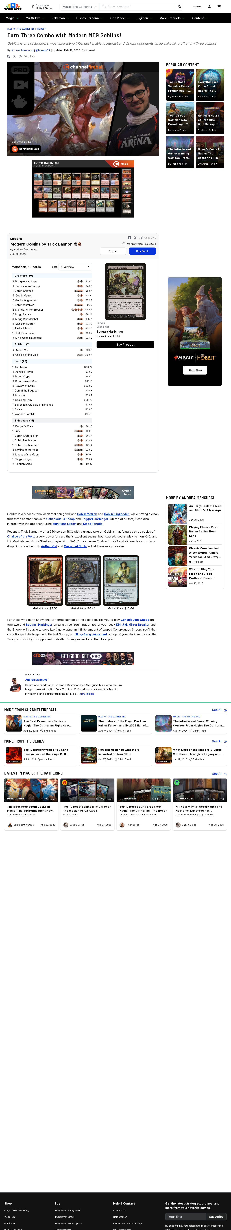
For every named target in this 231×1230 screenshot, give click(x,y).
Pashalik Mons (23, 328)
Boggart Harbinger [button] (95, 519)
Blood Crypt (22, 376)
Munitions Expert (25, 323)
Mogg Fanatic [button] (93, 524)
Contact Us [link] (119, 1210)
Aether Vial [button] (49, 546)
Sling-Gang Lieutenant (28, 337)
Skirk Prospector (25, 333)
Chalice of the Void (26, 354)
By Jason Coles (207, 96)
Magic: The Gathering (21, 29)
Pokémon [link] (9, 1223)
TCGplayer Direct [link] (64, 1216)
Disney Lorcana (87, 18)
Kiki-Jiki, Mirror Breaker (29, 309)
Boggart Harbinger (26, 281)
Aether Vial (22, 350)
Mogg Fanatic (23, 314)
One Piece (117, 18)
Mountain (20, 395)
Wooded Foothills (25, 414)
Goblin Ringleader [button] (116, 514)
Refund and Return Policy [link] (127, 1223)
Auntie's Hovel (24, 371)
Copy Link (29, 56)
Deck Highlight (29, 149)
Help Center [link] (120, 1216)
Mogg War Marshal (26, 319)
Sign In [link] (197, 6)
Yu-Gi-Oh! (33, 18)
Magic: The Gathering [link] (16, 1210)
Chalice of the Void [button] (20, 536)
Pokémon (58, 18)
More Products (170, 18)
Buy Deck (142, 251)
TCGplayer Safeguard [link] (67, 1210)
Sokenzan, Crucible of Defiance (34, 404)
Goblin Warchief (24, 304)
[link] (13, 6)
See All (217, 710)
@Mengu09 (43, 50)
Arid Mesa (21, 367)
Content (198, 18)
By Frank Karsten (177, 164)
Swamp (19, 409)
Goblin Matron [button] (87, 514)
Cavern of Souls (25, 385)
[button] (179, 6)
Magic (10, 18)
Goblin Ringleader (26, 300)
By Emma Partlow (178, 96)
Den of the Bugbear (26, 390)
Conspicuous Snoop (28, 286)
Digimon (142, 18)
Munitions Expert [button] (64, 524)
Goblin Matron (24, 295)
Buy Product (125, 344)
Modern (41, 29)
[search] (137, 6)
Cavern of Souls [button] (75, 546)
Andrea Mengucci (22, 50)
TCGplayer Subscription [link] (68, 1223)
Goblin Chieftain (24, 290)
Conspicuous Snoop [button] (60, 519)
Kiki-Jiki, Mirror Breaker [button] (133, 624)
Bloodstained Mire (26, 381)
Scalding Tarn (23, 399)
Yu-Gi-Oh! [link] (9, 1216)
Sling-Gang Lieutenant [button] (91, 634)
